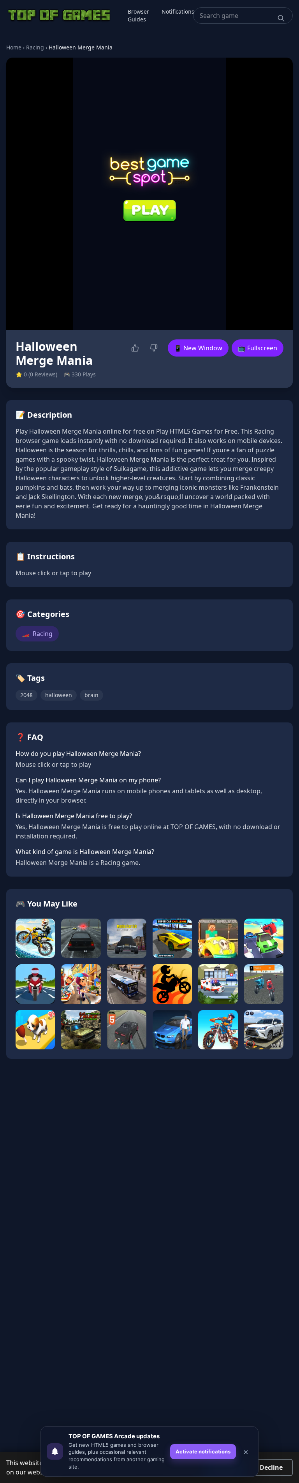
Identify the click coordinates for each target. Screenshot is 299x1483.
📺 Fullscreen (257, 348)
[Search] (281, 18)
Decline (271, 1467)
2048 (26, 695)
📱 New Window (198, 348)
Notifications (178, 11)
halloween (58, 695)
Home (13, 47)
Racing (35, 47)
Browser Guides (138, 15)
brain (91, 695)
